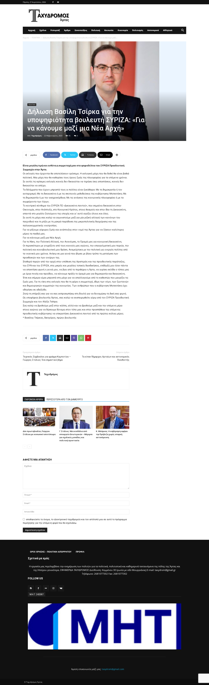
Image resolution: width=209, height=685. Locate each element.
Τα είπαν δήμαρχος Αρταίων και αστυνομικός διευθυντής (105, 358)
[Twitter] (53, 338)
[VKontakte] (61, 588)
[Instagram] (53, 588)
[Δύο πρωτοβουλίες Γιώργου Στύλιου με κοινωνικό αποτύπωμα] (39, 417)
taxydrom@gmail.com (113, 669)
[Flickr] (46, 588)
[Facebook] (53, 2)
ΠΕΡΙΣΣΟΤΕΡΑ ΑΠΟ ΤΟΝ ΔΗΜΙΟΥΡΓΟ (65, 399)
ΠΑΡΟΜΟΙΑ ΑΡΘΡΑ (34, 399)
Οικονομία (123, 30)
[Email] (67, 338)
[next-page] (30, 447)
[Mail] (58, 2)
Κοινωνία (108, 30)
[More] (117, 155)
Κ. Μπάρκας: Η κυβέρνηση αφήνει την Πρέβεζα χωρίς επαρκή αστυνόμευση (112, 434)
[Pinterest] (88, 338)
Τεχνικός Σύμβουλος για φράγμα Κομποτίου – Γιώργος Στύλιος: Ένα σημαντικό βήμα (47, 358)
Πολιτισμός (137, 30)
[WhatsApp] (81, 338)
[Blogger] (31, 588)
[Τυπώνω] (60, 338)
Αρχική (31, 30)
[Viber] (74, 338)
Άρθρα (67, 30)
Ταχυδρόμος (36, 135)
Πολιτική (95, 30)
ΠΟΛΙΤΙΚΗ (36, 37)
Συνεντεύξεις (81, 30)
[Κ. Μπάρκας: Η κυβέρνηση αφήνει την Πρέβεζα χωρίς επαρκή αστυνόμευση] (112, 417)
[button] (182, 30)
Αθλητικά (167, 30)
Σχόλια (42, 30)
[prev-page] (25, 447)
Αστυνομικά (153, 30)
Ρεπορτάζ (55, 30)
